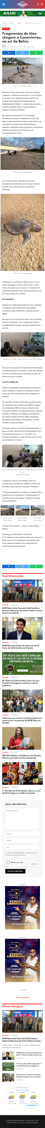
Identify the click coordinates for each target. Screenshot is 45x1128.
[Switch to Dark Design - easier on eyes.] (38, 4)
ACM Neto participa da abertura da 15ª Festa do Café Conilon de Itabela (29, 1055)
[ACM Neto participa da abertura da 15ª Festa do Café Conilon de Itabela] (22, 628)
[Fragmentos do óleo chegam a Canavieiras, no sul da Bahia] (22, 71)
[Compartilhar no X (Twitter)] (22, 53)
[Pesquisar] (42, 4)
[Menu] (3, 4)
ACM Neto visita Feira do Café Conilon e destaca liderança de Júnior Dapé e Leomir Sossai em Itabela (22, 610)
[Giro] (22, 4)
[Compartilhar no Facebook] (8, 53)
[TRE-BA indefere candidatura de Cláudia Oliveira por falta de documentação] (22, 738)
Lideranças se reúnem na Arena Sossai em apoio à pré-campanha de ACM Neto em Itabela (22, 720)
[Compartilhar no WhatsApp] (36, 53)
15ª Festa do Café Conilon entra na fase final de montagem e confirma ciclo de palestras (20, 683)
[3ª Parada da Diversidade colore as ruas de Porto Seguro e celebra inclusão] (22, 773)
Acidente (6, 28)
